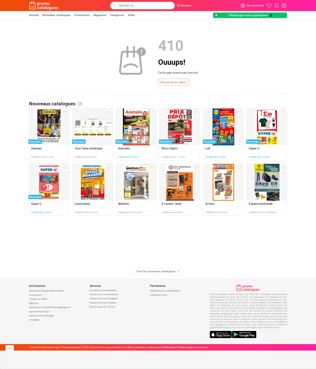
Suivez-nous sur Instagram (103, 298)
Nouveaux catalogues (56, 15)
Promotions (82, 15)
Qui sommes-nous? (39, 311)
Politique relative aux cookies (192, 347)
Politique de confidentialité (161, 347)
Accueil (34, 15)
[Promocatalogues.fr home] (44, 5)
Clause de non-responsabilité (105, 347)
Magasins (100, 15)
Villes (131, 15)
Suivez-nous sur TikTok (102, 306)
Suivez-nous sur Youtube (102, 302)
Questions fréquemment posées (46, 290)
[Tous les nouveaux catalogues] (80, 104)
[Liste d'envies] (284, 5)
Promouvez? (35, 295)
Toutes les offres (38, 299)
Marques (33, 303)
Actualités (34, 319)
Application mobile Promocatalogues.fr (50, 307)
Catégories (117, 15)
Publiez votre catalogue (41, 315)
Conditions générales (134, 347)
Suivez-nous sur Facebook (103, 294)
